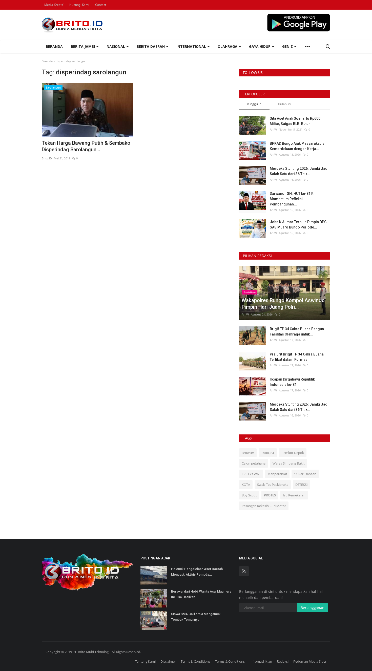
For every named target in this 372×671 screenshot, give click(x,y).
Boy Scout (249, 495)
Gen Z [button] (288, 46)
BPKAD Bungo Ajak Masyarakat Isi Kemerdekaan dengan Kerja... (297, 146)
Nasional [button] (116, 46)
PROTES (270, 495)
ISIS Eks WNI (251, 474)
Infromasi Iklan (261, 661)
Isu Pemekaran (294, 495)
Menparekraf (277, 474)
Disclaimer (168, 661)
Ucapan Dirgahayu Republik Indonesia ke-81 (292, 382)
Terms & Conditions (195, 661)
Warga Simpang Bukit (289, 463)
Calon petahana (253, 463)
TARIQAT (267, 452)
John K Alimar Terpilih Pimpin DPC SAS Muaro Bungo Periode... (298, 224)
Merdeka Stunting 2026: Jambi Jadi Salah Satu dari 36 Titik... (299, 171)
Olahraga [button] (228, 46)
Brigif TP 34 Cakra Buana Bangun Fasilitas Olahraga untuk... (297, 331)
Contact (100, 5)
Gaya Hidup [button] (260, 46)
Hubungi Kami (79, 5)
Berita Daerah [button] (151, 46)
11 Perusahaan (305, 474)
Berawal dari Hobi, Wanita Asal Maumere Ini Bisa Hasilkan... (201, 594)
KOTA (246, 484)
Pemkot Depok (292, 452)
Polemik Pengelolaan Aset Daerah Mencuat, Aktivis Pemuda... (197, 571)
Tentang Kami (145, 661)
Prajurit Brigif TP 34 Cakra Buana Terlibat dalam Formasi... (297, 357)
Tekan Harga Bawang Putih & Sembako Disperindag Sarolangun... (86, 146)
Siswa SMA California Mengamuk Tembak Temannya (195, 616)
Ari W (273, 129)
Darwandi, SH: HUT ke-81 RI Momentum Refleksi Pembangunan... (292, 199)
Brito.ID (47, 158)
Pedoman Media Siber (309, 661)
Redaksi (282, 661)
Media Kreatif (53, 5)
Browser (248, 452)
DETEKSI (301, 484)
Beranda (54, 46)
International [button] (191, 46)
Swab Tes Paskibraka (272, 484)
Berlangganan (312, 607)
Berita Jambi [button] (83, 46)
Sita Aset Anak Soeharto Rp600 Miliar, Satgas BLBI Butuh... (295, 121)
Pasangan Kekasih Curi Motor (264, 506)
